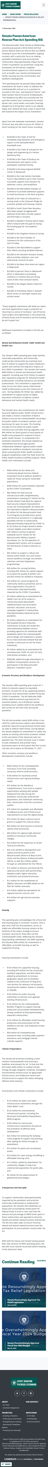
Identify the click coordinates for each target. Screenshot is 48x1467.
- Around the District (33, 1422)
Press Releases (31, 14)
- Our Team (5, 1405)
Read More (41, 1261)
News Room (15, 14)
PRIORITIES (7, 1413)
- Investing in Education (10, 1416)
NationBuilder (39, 1459)
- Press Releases (31, 1419)
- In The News (30, 1416)
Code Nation (28, 1459)
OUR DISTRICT (32, 1402)
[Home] (11, 5)
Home (4, 14)
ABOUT (5, 1402)
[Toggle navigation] (43, 5)
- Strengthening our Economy (11, 1422)
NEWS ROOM (31, 1413)
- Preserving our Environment (12, 1419)
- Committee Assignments (10, 1408)
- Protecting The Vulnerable (11, 1430)
